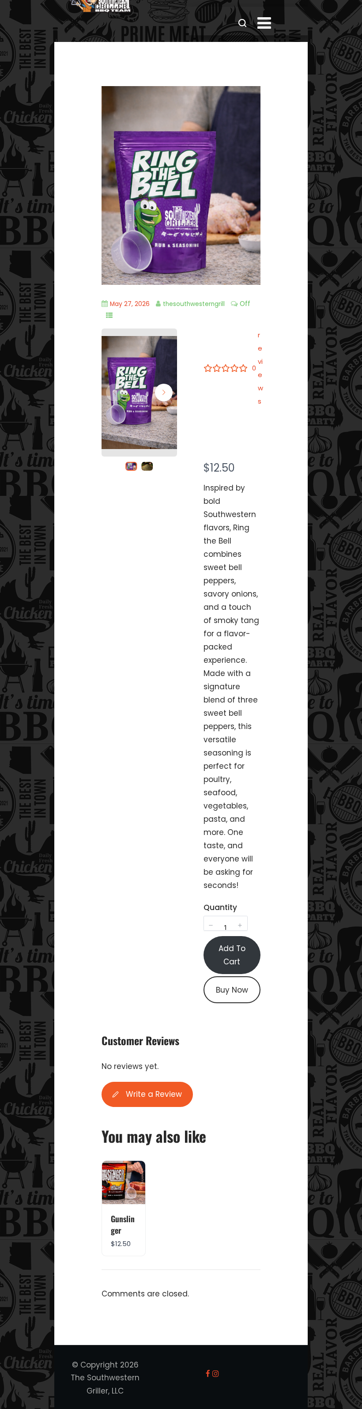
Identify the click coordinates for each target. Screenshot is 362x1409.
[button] (164, 392)
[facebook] (208, 1373)
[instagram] (215, 1373)
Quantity (220, 907)
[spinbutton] (225, 928)
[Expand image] (165, 347)
